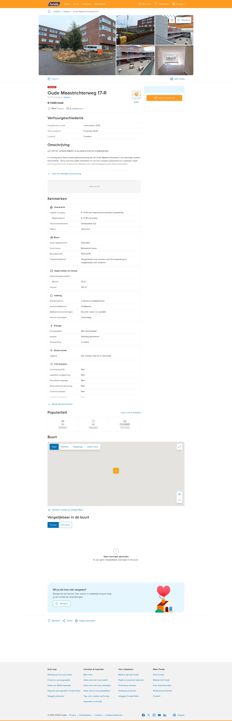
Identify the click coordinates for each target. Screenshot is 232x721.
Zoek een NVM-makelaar (59, 685)
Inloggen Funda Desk (128, 696)
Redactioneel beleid (162, 690)
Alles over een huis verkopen (97, 685)
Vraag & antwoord (56, 696)
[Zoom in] (179, 494)
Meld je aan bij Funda (128, 674)
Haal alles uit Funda (93, 701)
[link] (77, 45)
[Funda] (54, 4)
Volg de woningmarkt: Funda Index (64, 690)
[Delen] (172, 20)
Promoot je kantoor (127, 685)
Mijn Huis (88, 674)
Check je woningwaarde (59, 680)
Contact (156, 696)
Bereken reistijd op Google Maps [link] (67, 510)
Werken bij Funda (161, 680)
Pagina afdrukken (87, 620)
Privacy (72, 715)
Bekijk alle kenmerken (62, 404)
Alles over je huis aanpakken (97, 690)
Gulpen (66, 97)
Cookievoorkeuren (113, 715)
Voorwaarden (85, 715)
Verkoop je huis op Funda (60, 674)
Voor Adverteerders (162, 685)
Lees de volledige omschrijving (66, 173)
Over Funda (158, 674)
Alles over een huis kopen (96, 680)
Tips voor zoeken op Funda (96, 696)
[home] (50, 11)
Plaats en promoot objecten (131, 680)
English (181, 715)
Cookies (98, 715)
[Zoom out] (179, 500)
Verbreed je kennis (127, 690)
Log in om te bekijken (131, 412)
